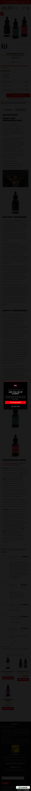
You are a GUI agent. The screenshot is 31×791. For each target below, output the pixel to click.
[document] (15, 395)
